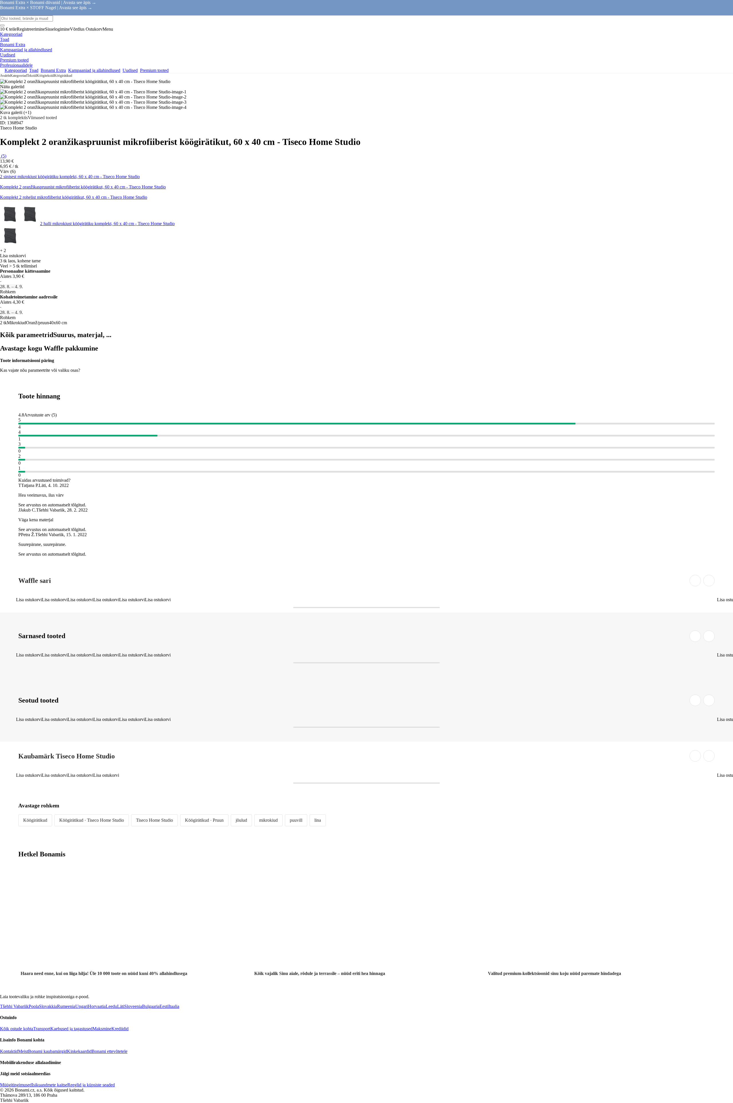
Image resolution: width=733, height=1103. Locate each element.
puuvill (296, 820)
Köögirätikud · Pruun (204, 820)
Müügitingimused (16, 1084)
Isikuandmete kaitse (49, 1084)
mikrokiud (268, 820)
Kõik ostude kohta (16, 1028)
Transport (41, 1028)
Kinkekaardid (79, 1051)
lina (317, 820)
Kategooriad (18, 76)
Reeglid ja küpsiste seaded (91, 1084)
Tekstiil (32, 76)
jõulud (241, 820)
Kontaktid (9, 1051)
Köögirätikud (63, 76)
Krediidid (120, 1028)
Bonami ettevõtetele (109, 1051)
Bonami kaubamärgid (47, 1051)
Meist (23, 1051)
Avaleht (5, 76)
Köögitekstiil (45, 76)
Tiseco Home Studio (154, 820)
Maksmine (101, 1028)
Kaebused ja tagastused (71, 1028)
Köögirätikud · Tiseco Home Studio (91, 820)
